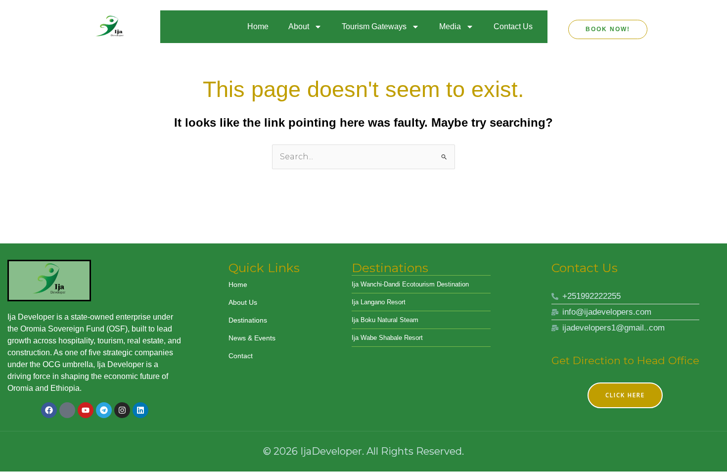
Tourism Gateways (374, 26)
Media (450, 26)
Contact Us (513, 26)
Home (258, 26)
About (298, 26)
